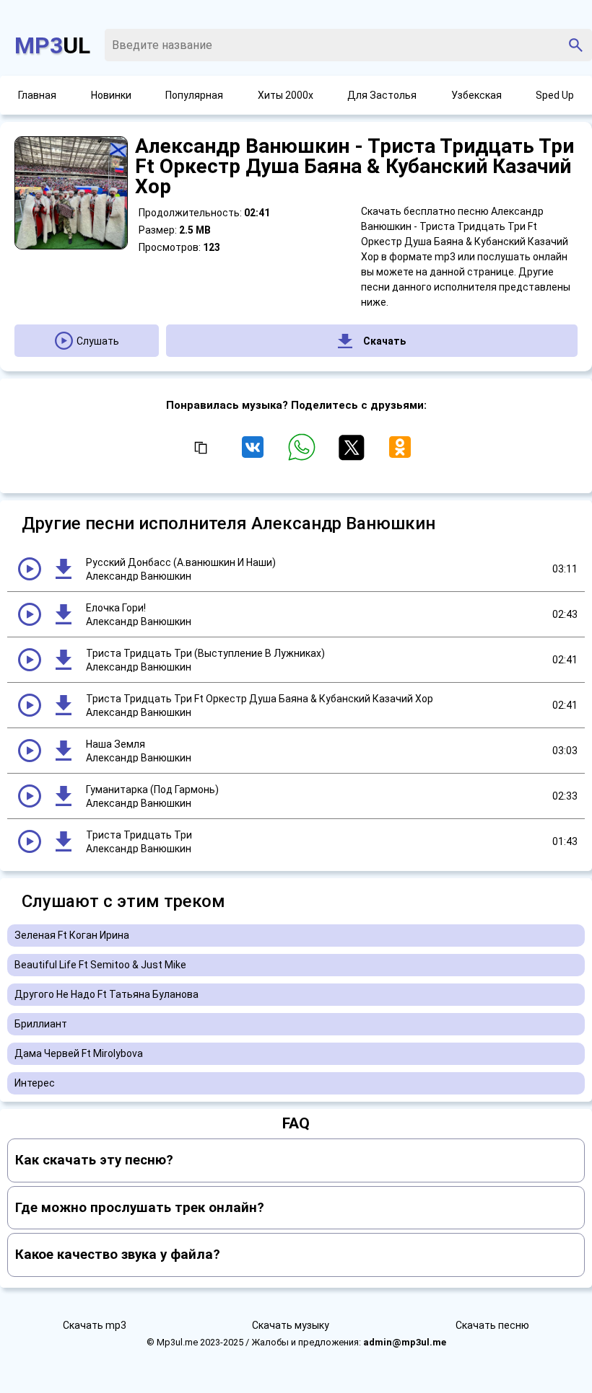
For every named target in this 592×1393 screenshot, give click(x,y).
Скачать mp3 (94, 1325)
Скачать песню (492, 1325)
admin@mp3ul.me (404, 1342)
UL (52, 45)
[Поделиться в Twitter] (353, 453)
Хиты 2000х (285, 95)
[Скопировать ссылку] (200, 448)
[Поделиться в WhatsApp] (304, 453)
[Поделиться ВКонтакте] (255, 453)
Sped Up (555, 95)
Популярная (194, 95)
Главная (37, 95)
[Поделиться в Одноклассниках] (400, 453)
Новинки (111, 95)
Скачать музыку (290, 1325)
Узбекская (476, 95)
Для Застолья (382, 95)
